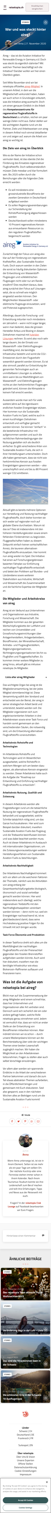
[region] (25, 1495)
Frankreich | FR (25, 1438)
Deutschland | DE (25, 1434)
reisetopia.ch (16, 7)
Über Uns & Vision (25, 1456)
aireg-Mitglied (32, 86)
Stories (25, 22)
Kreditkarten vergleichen (37, 7)
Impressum (25, 1474)
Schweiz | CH (25, 1431)
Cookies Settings (25, 1507)
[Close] (47, 1482)
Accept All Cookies (25, 1500)
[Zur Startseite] (25, 1416)
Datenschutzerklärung (25, 1467)
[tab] (25, 677)
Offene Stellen (25, 1463)
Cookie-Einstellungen (25, 1471)
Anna (21, 43)
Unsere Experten (25, 1460)
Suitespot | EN (25, 1445)
